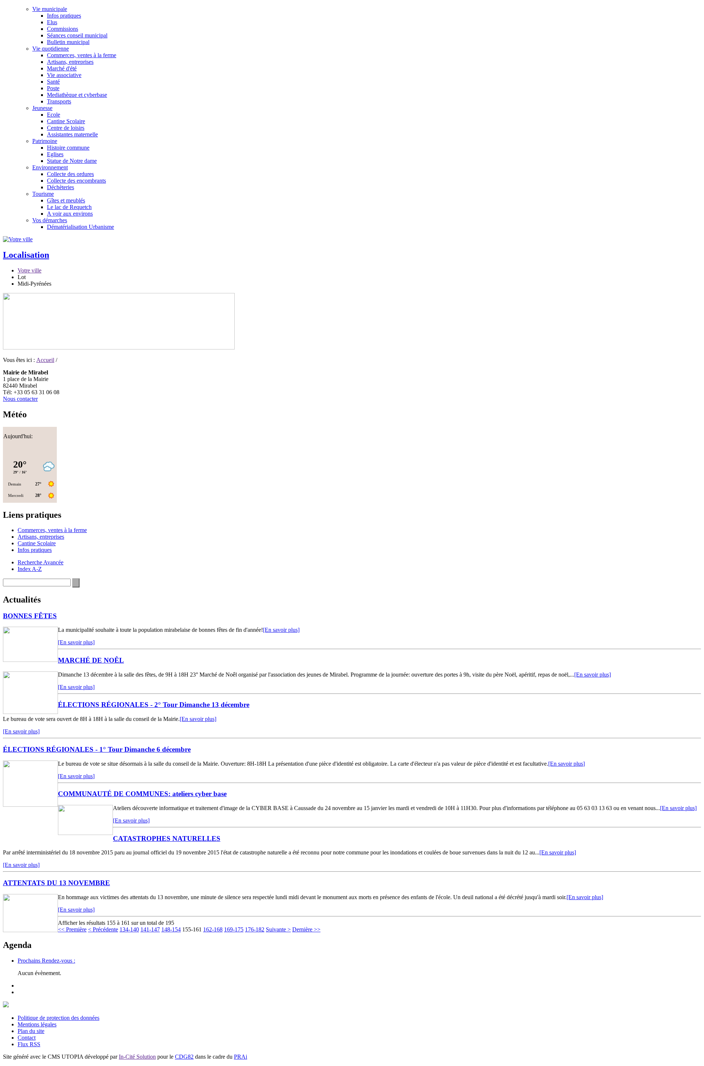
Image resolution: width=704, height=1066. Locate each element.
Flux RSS (29, 1044)
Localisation (26, 255)
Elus (52, 22)
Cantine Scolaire (66, 121)
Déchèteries (60, 187)
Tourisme (43, 194)
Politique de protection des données (58, 1018)
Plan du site (31, 1031)
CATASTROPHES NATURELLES (166, 838)
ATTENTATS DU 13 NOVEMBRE (56, 883)
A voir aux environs (70, 213)
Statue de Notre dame (72, 161)
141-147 (150, 929)
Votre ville (29, 270)
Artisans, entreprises (70, 62)
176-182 (254, 929)
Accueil (45, 360)
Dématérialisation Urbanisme (80, 227)
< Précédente (103, 929)
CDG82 (184, 1057)
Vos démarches (49, 220)
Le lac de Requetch (69, 207)
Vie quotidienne (50, 48)
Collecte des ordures (70, 174)
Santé (53, 81)
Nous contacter (20, 399)
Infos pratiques (64, 15)
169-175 (233, 929)
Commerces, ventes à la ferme (81, 55)
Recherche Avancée (40, 562)
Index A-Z (30, 569)
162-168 (213, 929)
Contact (27, 1037)
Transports (59, 101)
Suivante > (278, 929)
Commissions (62, 29)
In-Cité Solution (137, 1057)
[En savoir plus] (281, 630)
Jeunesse (42, 108)
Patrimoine (44, 141)
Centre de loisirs (65, 128)
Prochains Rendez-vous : (46, 960)
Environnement (50, 167)
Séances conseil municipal (77, 35)
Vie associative (64, 75)
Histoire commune (68, 147)
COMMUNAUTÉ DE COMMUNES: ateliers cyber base (142, 794)
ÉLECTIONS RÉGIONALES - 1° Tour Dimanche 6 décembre (97, 749)
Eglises (55, 154)
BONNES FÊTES (30, 616)
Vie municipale (49, 9)
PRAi (240, 1057)
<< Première (72, 929)
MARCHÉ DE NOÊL (91, 660)
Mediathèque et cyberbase (77, 95)
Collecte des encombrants (76, 180)
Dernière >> (306, 929)
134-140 (129, 929)
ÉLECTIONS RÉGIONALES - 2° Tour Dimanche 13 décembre (153, 704)
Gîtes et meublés (66, 200)
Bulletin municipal (68, 42)
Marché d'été (62, 68)
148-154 (171, 929)
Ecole (53, 114)
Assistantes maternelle (72, 134)
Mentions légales (37, 1024)
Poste (53, 88)
